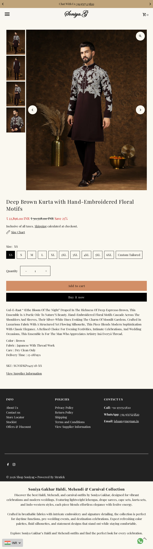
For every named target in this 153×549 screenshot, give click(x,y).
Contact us (13, 412)
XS (10, 255)
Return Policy (64, 412)
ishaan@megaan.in (126, 421)
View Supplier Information (24, 373)
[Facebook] (7, 465)
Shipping (41, 226)
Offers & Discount (18, 427)
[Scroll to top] (144, 538)
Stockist (11, 422)
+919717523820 (129, 414)
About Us (12, 408)
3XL (75, 255)
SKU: (9, 366)
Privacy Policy (64, 408)
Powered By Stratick (51, 477)
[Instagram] (13, 465)
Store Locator (15, 417)
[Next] (150, 4)
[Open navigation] (33, 14)
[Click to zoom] (140, 36)
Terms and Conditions (70, 422)
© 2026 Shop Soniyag (20, 477)
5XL (97, 255)
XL (53, 255)
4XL (86, 255)
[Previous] (3, 4)
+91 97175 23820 (85, 4)
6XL (109, 255)
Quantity (12, 271)
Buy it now (76, 297)
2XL (63, 255)
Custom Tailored (129, 255)
